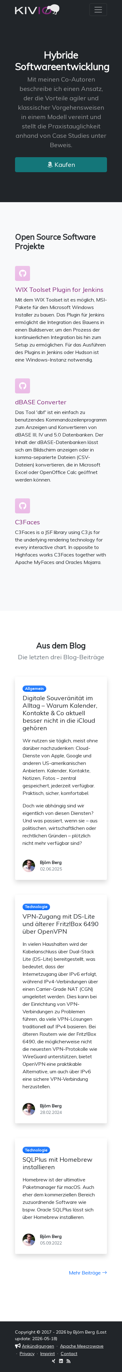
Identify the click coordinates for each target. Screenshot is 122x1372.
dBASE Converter (40, 402)
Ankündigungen (38, 1346)
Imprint (47, 1353)
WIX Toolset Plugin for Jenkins (59, 289)
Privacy (27, 1353)
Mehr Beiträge (85, 1273)
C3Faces (27, 522)
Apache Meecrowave (82, 1346)
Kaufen (64, 164)
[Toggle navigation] (98, 9)
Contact (69, 1353)
